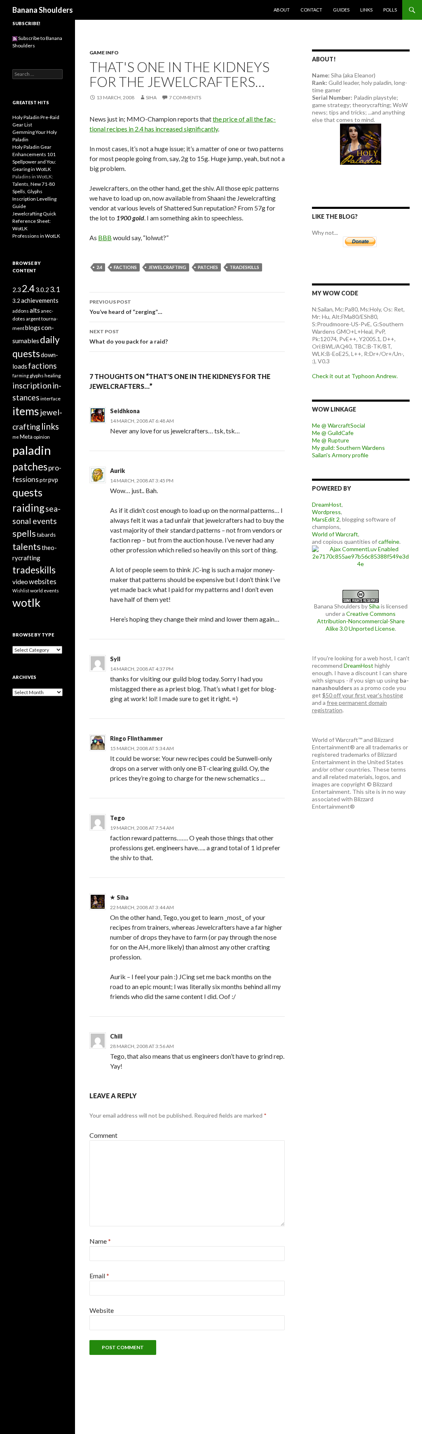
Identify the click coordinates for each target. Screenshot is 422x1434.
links (50, 426)
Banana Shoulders (42, 9)
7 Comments (185, 97)
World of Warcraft (335, 534)
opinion (41, 437)
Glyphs (34, 191)
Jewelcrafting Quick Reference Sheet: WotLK (34, 221)
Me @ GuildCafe (333, 432)
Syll (115, 658)
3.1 (55, 289)
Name (100, 1241)
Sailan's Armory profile (340, 455)
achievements (40, 300)
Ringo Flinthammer (136, 738)
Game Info (104, 52)
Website (101, 1310)
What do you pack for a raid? (128, 336)
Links (366, 9)
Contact (311, 9)
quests (27, 492)
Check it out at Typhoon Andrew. (355, 375)
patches (208, 267)
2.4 (99, 267)
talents (26, 546)
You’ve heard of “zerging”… (125, 307)
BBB (105, 237)
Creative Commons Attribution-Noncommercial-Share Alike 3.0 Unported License (361, 621)
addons (20, 311)
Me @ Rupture (330, 440)
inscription (32, 385)
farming (20, 375)
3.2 (16, 300)
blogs (32, 327)
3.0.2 (42, 289)
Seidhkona (125, 410)
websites (42, 582)
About (282, 9)
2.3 (16, 289)
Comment (103, 1135)
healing (53, 375)
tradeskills (244, 267)
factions (125, 267)
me (15, 437)
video (20, 581)
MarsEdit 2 (326, 519)
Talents (20, 184)
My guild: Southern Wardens (348, 447)
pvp (53, 479)
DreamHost (327, 504)
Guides (341, 9)
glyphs (37, 375)
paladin (31, 450)
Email (99, 1276)
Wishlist (20, 590)
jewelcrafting (167, 267)
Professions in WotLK (36, 236)
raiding (28, 508)
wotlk (26, 602)
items (25, 411)
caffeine (388, 541)
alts (35, 310)
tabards (46, 534)
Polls (390, 9)
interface (50, 398)
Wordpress (326, 511)
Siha (151, 97)
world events (44, 590)
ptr (43, 479)
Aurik (117, 470)
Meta (26, 436)
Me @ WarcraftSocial (338, 425)
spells (24, 533)
